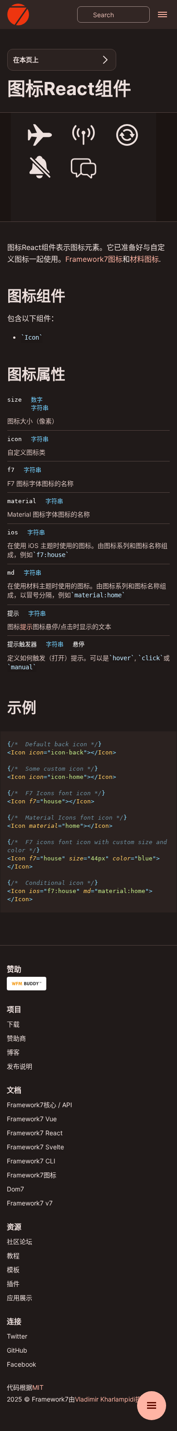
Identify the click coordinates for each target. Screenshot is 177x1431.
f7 (11, 469)
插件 (13, 1283)
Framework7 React (35, 1133)
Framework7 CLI (31, 1161)
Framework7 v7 (30, 1203)
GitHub (17, 1350)
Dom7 (15, 1189)
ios (12, 532)
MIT (38, 1387)
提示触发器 (22, 644)
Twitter (17, 1336)
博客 (13, 1052)
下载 (13, 1024)
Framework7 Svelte (35, 1147)
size (14, 399)
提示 (13, 613)
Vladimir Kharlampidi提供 (111, 1399)
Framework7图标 (94, 259)
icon (14, 439)
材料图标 (144, 259)
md (11, 572)
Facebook (21, 1364)
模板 (13, 1269)
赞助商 (16, 1038)
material (21, 501)
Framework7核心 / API (39, 1105)
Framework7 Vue (32, 1119)
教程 (13, 1255)
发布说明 (19, 1066)
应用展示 (19, 1297)
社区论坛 (19, 1241)
